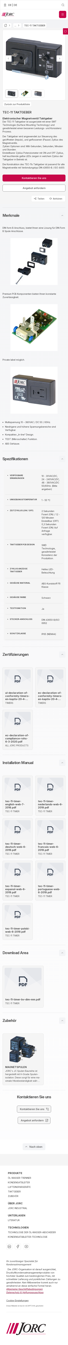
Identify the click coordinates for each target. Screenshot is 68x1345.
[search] (63, 5)
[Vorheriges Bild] (8, 58)
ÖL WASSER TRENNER (19, 1178)
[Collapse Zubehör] (62, 1020)
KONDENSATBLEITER (19, 1182)
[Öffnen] (62, 14)
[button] (34, 215)
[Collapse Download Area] (62, 953)
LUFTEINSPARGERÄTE (19, 1187)
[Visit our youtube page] (26, 1246)
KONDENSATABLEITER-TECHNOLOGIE (27, 1237)
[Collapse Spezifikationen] (62, 459)
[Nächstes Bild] (59, 58)
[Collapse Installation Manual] (62, 763)
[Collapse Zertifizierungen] (62, 654)
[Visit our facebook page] (18, 1246)
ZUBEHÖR (13, 1196)
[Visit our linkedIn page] (9, 1246)
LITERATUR (14, 1220)
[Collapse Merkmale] (62, 215)
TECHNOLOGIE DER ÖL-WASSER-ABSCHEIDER (32, 1232)
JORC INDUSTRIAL (17, 1208)
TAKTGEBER (14, 1191)
